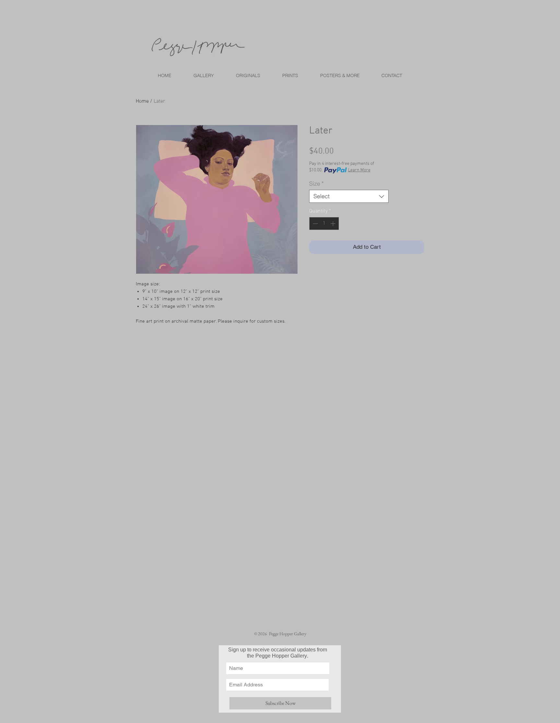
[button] (290, 75)
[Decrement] (314, 223)
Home (142, 101)
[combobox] (349, 196)
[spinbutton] (324, 223)
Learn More (359, 170)
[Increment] (333, 223)
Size (316, 183)
